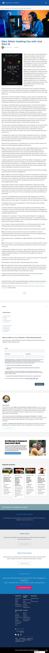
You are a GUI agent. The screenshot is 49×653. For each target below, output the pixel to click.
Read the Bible (7, 329)
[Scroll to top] (46, 650)
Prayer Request (7, 316)
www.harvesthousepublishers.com (36, 283)
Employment (26, 620)
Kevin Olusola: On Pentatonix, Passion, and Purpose (41, 480)
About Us (25, 612)
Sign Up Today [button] (24, 524)
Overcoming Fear (7, 320)
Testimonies (6, 321)
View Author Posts (8, 428)
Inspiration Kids (26, 607)
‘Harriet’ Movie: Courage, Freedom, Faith (29, 480)
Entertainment (7, 8)
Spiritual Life (6, 327)
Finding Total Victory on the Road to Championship (7, 480)
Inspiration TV (7, 328)
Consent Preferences (26, 639)
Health (5, 318)
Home (2, 8)
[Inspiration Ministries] (10, 3)
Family (16, 603)
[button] (46, 3)
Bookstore (6, 331)
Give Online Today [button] (24, 587)
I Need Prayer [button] (24, 563)
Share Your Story (26, 619)
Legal (16, 638)
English (38, 651)
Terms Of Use (22, 638)
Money (5, 317)
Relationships (18, 604)
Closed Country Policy (19, 641)
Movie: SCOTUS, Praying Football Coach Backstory (18, 481)
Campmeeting (18, 622)
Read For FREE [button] (24, 544)
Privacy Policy (30, 638)
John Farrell (9, 47)
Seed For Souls (18, 617)
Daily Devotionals (8, 325)
